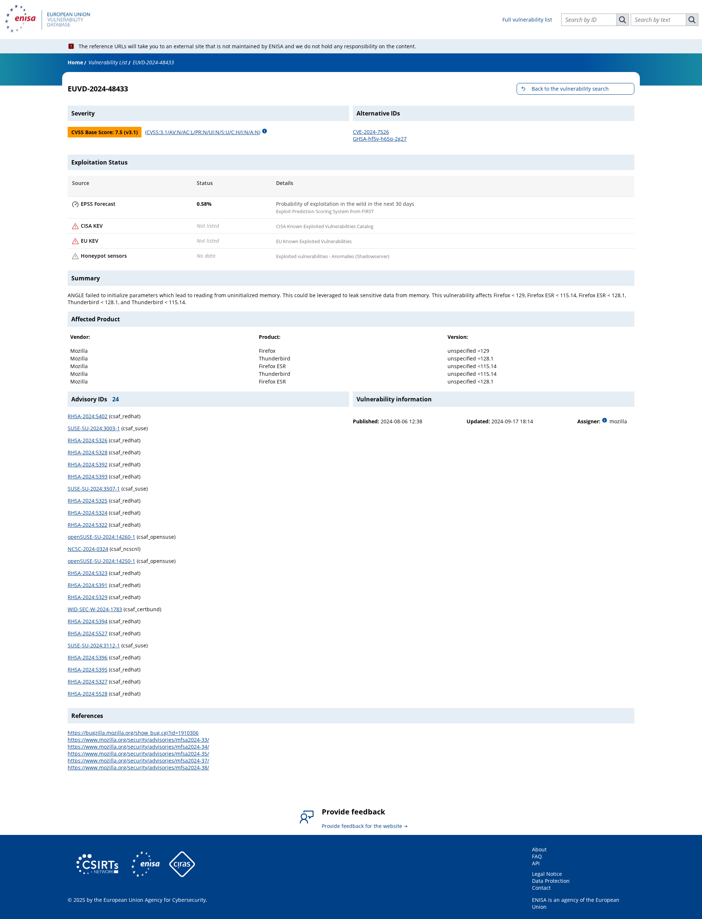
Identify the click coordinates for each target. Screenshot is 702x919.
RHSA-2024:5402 (87, 416)
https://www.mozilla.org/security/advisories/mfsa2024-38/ (138, 767)
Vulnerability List (107, 62)
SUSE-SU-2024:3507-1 (94, 488)
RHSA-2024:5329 (87, 597)
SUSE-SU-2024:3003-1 (94, 428)
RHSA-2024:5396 (87, 657)
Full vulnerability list (527, 19)
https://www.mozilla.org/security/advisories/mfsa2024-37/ (138, 760)
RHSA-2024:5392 (87, 464)
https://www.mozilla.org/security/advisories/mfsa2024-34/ (138, 746)
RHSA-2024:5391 (87, 585)
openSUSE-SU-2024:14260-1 (101, 536)
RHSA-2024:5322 (87, 524)
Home (75, 62)
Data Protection (551, 880)
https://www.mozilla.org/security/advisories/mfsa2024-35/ (138, 753)
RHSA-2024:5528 (87, 693)
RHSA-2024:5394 (87, 621)
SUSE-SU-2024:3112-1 (94, 645)
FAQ (537, 856)
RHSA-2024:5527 (87, 633)
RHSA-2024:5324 (87, 512)
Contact (541, 887)
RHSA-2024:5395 (87, 669)
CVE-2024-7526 (371, 131)
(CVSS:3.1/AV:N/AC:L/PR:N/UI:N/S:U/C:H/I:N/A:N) (202, 132)
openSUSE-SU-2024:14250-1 (101, 560)
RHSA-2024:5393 (87, 476)
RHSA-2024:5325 (87, 500)
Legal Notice (547, 873)
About (539, 849)
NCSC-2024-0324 (88, 548)
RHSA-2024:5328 (87, 452)
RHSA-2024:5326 (87, 440)
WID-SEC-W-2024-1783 (95, 609)
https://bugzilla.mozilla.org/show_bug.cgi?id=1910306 (133, 732)
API (536, 863)
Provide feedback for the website (362, 825)
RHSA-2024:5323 (87, 573)
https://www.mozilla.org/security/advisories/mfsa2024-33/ (138, 739)
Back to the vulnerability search (570, 88)
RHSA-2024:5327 (87, 681)
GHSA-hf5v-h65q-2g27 (380, 138)
